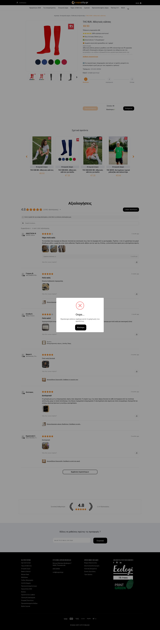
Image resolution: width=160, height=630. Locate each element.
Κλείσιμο (80, 327)
